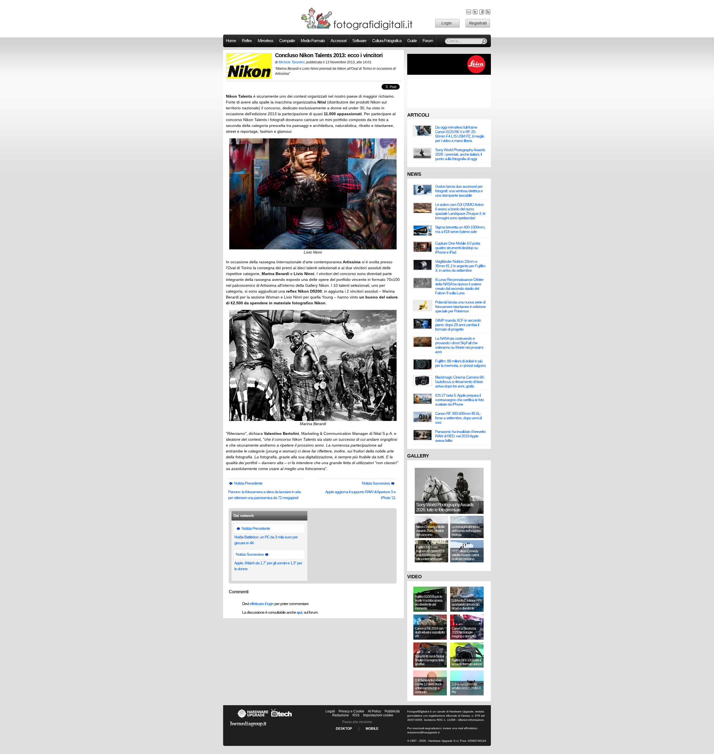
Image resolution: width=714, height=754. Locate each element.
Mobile (372, 729)
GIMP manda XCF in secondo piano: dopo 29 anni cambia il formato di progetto (458, 324)
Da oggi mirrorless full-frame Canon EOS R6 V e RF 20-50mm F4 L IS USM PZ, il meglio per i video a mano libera (459, 134)
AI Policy (374, 711)
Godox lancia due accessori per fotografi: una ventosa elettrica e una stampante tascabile (459, 190)
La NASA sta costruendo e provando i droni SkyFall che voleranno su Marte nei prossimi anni (459, 345)
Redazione (340, 715)
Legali (330, 711)
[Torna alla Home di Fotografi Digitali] (357, 29)
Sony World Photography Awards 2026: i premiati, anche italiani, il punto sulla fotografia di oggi (460, 154)
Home (231, 40)
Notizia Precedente (247, 483)
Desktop (344, 729)
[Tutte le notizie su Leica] (449, 74)
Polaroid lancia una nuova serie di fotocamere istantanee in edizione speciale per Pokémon (460, 306)
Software (359, 40)
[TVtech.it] (281, 718)
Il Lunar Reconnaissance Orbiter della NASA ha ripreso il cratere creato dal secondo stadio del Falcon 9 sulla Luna (459, 286)
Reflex (247, 40)
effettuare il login (262, 603)
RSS (356, 715)
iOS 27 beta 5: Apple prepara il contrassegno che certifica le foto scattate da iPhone (459, 399)
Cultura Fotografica (386, 40)
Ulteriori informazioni (471, 719)
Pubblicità (392, 711)
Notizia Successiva (376, 483)
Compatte (287, 40)
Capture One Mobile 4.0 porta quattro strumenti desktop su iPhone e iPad (457, 247)
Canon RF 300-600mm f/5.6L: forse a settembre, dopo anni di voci (458, 418)
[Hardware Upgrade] (252, 718)
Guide (412, 40)
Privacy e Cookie (351, 711)
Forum (428, 40)
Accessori (338, 40)
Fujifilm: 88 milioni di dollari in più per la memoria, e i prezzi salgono (460, 363)
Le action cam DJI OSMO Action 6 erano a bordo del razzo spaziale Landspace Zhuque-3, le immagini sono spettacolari (460, 211)
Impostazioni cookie (378, 715)
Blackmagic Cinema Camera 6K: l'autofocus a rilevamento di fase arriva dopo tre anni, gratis (459, 381)
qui (299, 612)
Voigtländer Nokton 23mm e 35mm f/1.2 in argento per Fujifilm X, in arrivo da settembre (460, 266)
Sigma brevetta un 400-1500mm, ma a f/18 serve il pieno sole (460, 229)
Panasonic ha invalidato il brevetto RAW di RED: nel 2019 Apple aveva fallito (460, 436)
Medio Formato (313, 40)
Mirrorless (265, 40)
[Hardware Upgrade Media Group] (248, 728)
